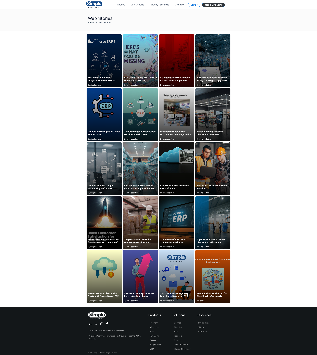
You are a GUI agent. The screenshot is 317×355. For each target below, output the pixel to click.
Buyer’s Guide (203, 323)
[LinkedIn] (90, 324)
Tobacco (177, 340)
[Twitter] (96, 324)
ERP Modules (137, 4)
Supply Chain (155, 344)
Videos (201, 327)
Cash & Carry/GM (181, 344)
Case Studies (203, 331)
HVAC (176, 331)
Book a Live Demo (213, 5)
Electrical (177, 323)
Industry (121, 4)
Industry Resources (159, 4)
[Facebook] (107, 324)
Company (179, 4)
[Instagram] (102, 324)
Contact (194, 5)
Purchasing (154, 336)
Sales (152, 331)
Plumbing (178, 327)
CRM (152, 349)
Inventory (154, 323)
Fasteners (178, 336)
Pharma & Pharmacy (182, 349)
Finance (153, 340)
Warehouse (154, 327)
